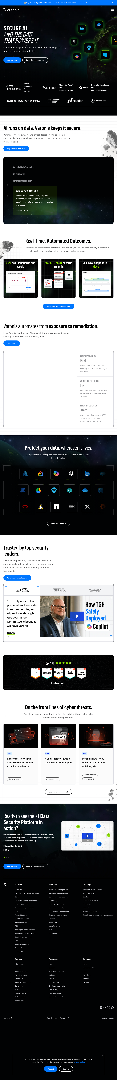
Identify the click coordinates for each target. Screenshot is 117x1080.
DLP (16, 911)
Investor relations (21, 971)
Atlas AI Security (21, 915)
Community (53, 990)
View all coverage (58, 523)
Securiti (86, 982)
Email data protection (23, 937)
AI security (53, 900)
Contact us (19, 986)
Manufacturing (54, 926)
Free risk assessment (35, 60)
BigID (85, 964)
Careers (18, 968)
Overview (18, 890)
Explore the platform (16, 148)
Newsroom (19, 979)
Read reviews (57, 683)
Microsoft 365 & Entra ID (92, 890)
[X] (108, 1008)
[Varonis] (11, 10)
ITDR (16, 926)
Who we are (19, 964)
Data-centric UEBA (22, 904)
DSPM (17, 897)
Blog (50, 964)
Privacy (55, 1018)
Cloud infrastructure (90, 900)
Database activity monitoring (26, 900)
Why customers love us (17, 578)
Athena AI (19, 948)
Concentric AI (88, 968)
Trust (48, 1018)
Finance (52, 919)
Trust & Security (21, 975)
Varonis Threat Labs (56, 997)
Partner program (21, 993)
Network (86, 908)
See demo (11, 343)
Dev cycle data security (58, 915)
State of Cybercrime (56, 971)
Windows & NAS (89, 893)
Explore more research (58, 792)
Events (51, 979)
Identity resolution (22, 919)
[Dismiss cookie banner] (102, 1055)
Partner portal (20, 1000)
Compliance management (59, 897)
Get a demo (12, 60)
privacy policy (79, 1062)
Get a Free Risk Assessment (58, 306)
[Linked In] (101, 1008)
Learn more (81, 3)
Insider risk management (58, 890)
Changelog (19, 951)
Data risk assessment (57, 904)
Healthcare (53, 922)
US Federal (53, 933)
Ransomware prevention (58, 893)
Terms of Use (65, 1018)
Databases (87, 904)
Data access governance (24, 908)
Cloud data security (56, 908)
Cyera (85, 971)
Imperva (86, 979)
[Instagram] (112, 1008)
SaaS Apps (87, 897)
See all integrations (90, 911)
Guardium (86, 975)
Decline (66, 1069)
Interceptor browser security (26, 933)
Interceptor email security (25, 930)
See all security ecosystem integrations (98, 915)
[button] (112, 10)
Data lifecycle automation (59, 911)
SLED (51, 930)
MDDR (17, 940)
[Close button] (112, 2)
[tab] (95, 364)
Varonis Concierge (22, 944)
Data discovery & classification (27, 893)
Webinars (52, 975)
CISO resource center (57, 986)
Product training (55, 993)
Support (52, 968)
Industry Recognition (23, 982)
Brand (17, 990)
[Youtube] (105, 1008)
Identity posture (21, 922)
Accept (51, 1069)
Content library (55, 982)
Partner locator (20, 997)
